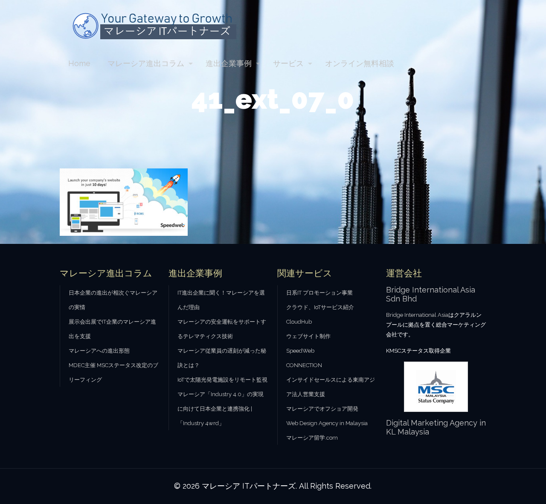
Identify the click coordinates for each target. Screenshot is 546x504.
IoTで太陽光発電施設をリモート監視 (222, 380)
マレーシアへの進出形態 (99, 351)
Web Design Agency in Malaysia (327, 423)
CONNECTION (304, 365)
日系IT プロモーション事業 (319, 293)
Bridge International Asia (417, 315)
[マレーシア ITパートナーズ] (157, 25)
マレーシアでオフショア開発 (322, 409)
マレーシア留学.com (312, 437)
